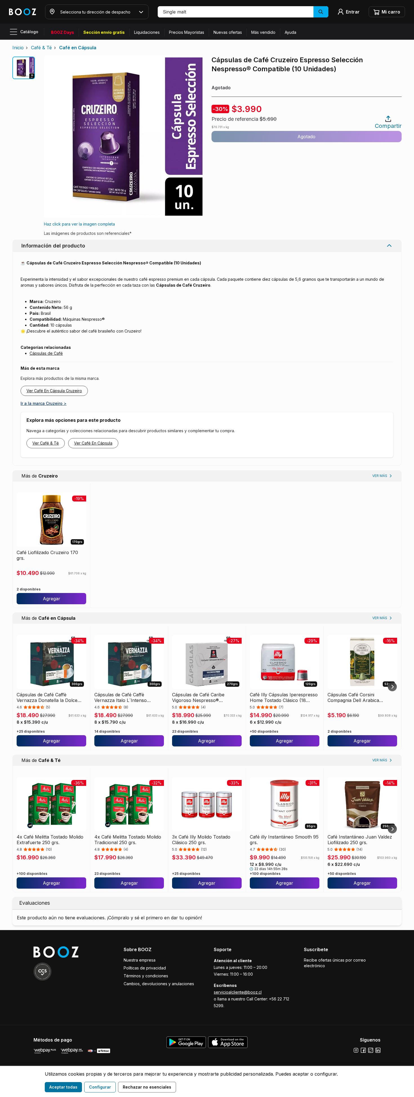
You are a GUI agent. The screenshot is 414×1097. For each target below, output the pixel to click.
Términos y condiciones (146, 975)
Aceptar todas (63, 1087)
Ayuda (290, 32)
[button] (243, 11)
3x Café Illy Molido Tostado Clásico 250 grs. (201, 839)
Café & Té (41, 47)
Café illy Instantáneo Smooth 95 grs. (284, 839)
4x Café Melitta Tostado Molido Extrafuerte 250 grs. (50, 839)
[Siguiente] (392, 686)
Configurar (100, 1087)
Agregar (51, 598)
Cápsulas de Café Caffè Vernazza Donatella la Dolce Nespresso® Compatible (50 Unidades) (47, 697)
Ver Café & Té (45, 443)
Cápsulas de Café (46, 353)
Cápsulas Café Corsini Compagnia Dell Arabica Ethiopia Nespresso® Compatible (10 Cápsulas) (355, 697)
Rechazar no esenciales (147, 1087)
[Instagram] (356, 1050)
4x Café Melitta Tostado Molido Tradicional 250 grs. (127, 839)
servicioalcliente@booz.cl (238, 992)
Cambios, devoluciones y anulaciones (159, 983)
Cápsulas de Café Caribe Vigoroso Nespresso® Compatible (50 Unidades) (199, 697)
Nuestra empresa (139, 960)
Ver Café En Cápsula (93, 443)
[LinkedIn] (377, 1050)
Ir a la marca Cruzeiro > (43, 403)
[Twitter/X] (370, 1050)
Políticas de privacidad (145, 968)
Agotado (306, 136)
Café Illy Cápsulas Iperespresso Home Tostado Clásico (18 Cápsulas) (284, 697)
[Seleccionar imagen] (23, 68)
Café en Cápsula (77, 47)
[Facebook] (363, 1050)
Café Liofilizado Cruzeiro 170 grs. (47, 555)
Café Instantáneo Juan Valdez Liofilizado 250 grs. (360, 839)
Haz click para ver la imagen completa (79, 224)
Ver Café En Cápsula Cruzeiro (54, 390)
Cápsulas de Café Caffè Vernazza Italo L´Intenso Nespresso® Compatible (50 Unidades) (124, 697)
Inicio (18, 47)
